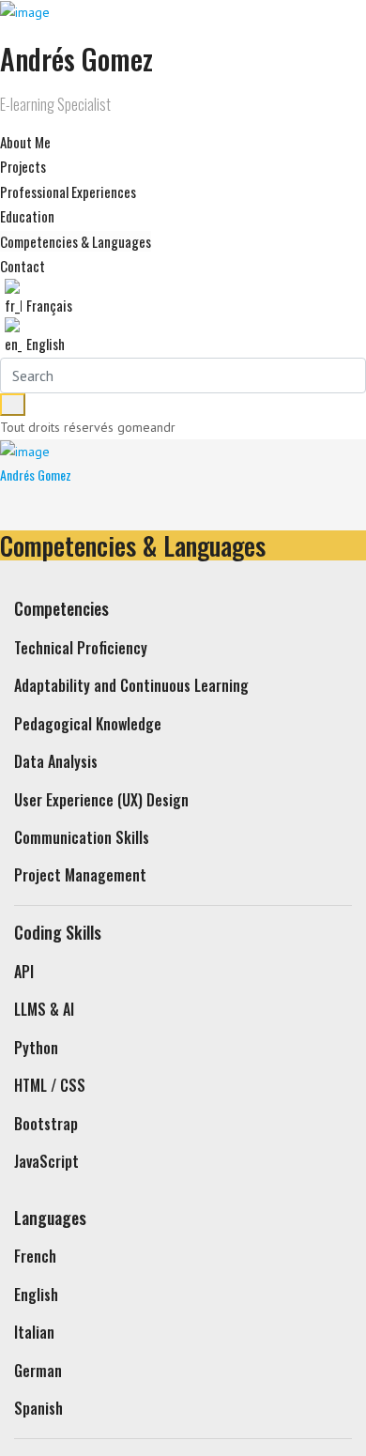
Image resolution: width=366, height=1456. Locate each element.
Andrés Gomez (35, 474)
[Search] (12, 404)
